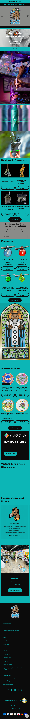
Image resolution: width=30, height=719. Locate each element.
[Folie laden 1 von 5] (11, 48)
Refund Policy (7, 657)
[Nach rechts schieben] (18, 541)
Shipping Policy (7, 661)
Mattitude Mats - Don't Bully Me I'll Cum (22, 388)
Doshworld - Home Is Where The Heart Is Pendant (8, 261)
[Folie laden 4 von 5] (17, 48)
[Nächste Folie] (21, 48)
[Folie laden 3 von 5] (15, 48)
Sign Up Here (10, 453)
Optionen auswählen (7, 395)
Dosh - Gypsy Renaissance (22, 206)
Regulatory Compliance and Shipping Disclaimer (13, 668)
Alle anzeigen (15, 219)
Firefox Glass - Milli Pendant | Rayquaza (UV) (8, 288)
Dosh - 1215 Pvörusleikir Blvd (8, 207)
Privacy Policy (7, 654)
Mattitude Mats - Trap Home (22, 414)
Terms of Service (7, 664)
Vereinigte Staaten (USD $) (11, 700)
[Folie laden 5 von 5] (19, 48)
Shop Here (15, 41)
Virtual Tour (6, 641)
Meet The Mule (7, 634)
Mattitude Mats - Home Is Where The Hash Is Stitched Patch (8, 415)
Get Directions (15, 590)
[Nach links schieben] (11, 541)
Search (5, 637)
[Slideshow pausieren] (28, 48)
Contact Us (6, 644)
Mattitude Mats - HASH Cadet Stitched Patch (8, 388)
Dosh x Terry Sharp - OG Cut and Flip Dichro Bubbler (22, 180)
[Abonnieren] (25, 236)
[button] (2, 16)
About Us (5, 627)
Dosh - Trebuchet (7, 179)
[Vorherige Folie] (8, 48)
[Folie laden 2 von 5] (13, 48)
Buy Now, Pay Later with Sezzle (11, 630)
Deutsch (14, 708)
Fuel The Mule (13, 535)
